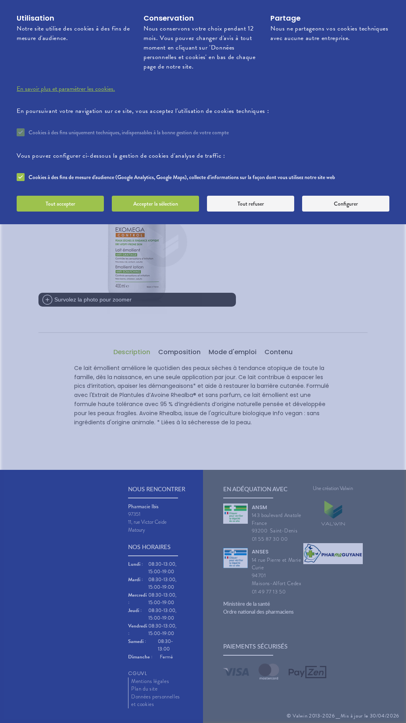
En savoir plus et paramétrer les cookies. (66, 88)
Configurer (346, 204)
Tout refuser (250, 204)
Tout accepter (60, 204)
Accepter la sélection (155, 204)
